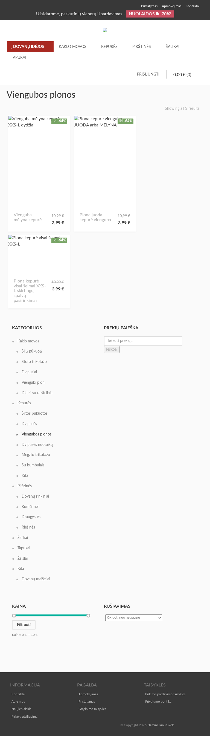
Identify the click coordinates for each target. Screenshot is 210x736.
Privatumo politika (158, 701)
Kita (25, 476)
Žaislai (23, 559)
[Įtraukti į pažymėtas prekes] (20, 204)
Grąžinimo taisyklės (92, 709)
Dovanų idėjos (28, 47)
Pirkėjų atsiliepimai (24, 716)
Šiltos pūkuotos (35, 413)
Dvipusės (29, 424)
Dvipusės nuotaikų (37, 445)
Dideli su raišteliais (37, 393)
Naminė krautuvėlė (160, 725)
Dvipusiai (29, 372)
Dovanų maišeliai (36, 579)
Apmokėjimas (88, 694)
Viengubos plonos (36, 434)
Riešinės (28, 527)
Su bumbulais (33, 465)
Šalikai (172, 47)
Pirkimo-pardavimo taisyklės (165, 694)
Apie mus (18, 701)
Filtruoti (24, 625)
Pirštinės (141, 47)
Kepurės (109, 47)
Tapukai (18, 58)
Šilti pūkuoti (32, 351)
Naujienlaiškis (21, 709)
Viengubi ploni (33, 383)
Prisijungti (148, 74)
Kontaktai (18, 694)
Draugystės (31, 517)
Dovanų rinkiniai (35, 496)
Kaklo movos (72, 47)
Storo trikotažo (34, 362)
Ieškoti (111, 349)
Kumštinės (30, 507)
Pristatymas (86, 701)
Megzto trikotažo (36, 455)
